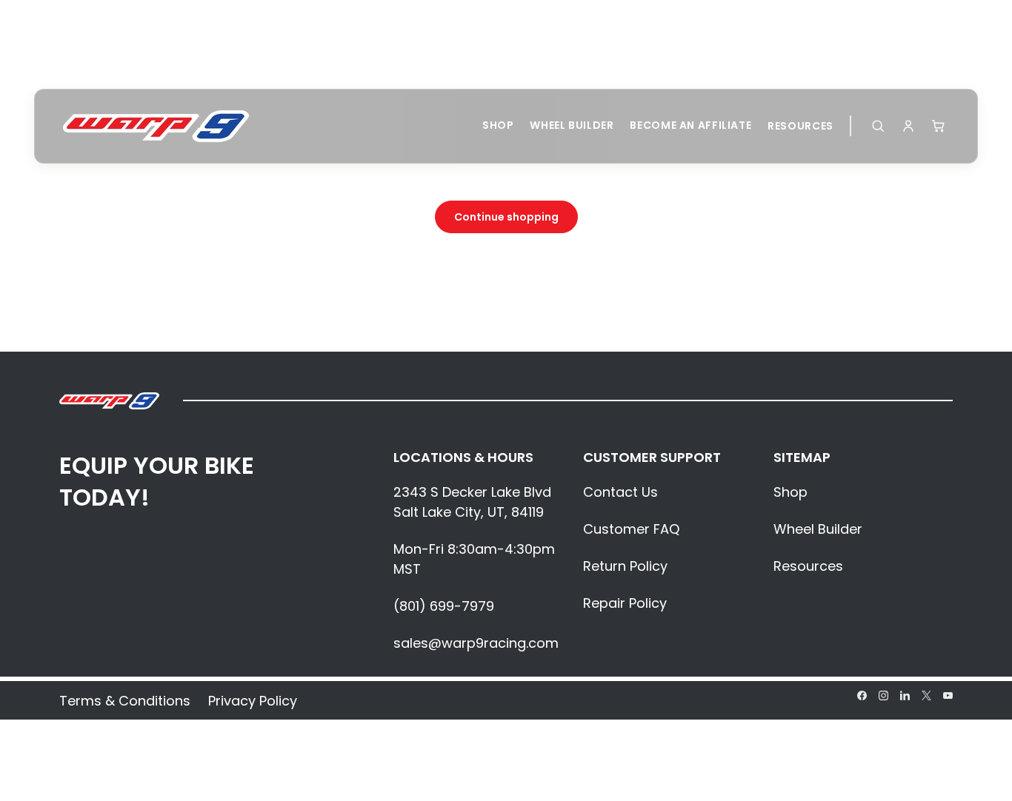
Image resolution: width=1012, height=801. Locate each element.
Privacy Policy (252, 700)
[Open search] (878, 126)
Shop (498, 125)
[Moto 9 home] (156, 126)
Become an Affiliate (690, 125)
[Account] (908, 126)
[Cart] (938, 126)
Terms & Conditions (124, 700)
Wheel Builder (571, 125)
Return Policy (625, 566)
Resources (800, 125)
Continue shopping (506, 217)
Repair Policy (625, 603)
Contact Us (620, 492)
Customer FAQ (631, 529)
